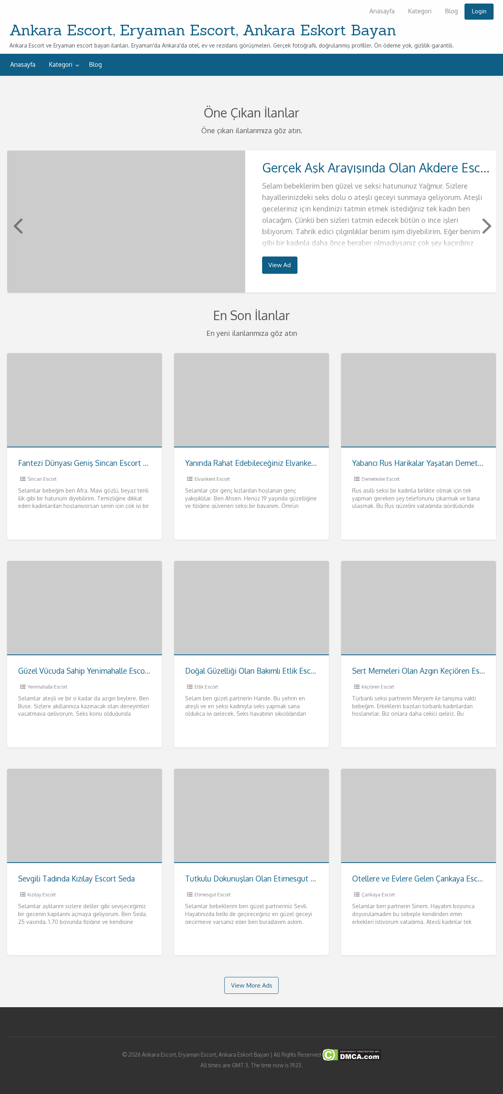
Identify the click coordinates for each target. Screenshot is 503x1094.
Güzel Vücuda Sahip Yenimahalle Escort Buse (93, 671)
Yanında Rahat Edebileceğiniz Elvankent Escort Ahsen (275, 463)
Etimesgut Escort (213, 895)
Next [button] (486, 225)
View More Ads (251, 985)
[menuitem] (382, 12)
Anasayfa (382, 11)
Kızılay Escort (42, 895)
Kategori (419, 11)
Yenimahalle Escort (47, 687)
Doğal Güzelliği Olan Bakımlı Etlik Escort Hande (265, 671)
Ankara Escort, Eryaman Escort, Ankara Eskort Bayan (202, 29)
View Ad (279, 265)
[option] (251, 221)
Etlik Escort (206, 687)
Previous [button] (17, 225)
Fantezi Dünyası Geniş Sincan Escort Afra (87, 463)
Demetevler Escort (381, 479)
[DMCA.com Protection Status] (351, 1054)
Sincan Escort (42, 479)
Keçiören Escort (378, 687)
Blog (451, 11)
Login (479, 11)
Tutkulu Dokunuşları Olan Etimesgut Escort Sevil (267, 878)
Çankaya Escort (378, 895)
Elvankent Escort (212, 479)
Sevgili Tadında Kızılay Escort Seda (76, 878)
